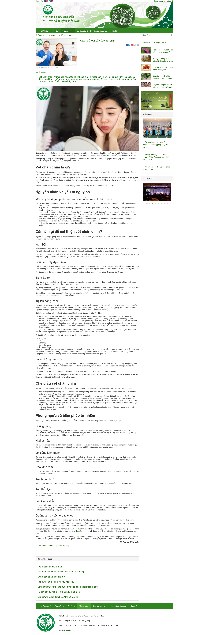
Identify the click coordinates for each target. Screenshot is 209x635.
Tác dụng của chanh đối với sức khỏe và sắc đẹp (61, 571)
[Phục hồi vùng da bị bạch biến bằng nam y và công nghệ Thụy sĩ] (146, 84)
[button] (135, 44)
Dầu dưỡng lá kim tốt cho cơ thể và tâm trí (57, 596)
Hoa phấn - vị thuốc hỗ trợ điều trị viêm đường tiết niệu (163, 51)
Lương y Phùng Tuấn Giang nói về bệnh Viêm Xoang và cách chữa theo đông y (156, 156)
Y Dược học (53, 35)
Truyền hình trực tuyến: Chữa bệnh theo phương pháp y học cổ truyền (155, 144)
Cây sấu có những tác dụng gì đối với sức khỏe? (163, 77)
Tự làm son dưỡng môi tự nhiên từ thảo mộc (58, 591)
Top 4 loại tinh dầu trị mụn (49, 566)
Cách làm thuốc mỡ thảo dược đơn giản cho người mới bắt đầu (67, 586)
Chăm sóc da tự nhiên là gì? (51, 576)
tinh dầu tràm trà (82, 531)
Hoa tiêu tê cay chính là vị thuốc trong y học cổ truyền (163, 68)
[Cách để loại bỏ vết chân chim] (56, 52)
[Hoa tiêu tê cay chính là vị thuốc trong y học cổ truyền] (146, 67)
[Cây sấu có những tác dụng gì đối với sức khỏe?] (146, 76)
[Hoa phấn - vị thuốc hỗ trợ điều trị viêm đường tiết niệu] (146, 50)
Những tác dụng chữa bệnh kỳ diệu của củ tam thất (162, 59)
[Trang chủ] (104, 15)
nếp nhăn (58, 545)
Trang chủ (41, 35)
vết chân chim (47, 545)
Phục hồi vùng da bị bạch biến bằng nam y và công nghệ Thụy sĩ (162, 85)
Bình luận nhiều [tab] (160, 43)
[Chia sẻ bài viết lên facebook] (127, 44)
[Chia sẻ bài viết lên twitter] (129, 44)
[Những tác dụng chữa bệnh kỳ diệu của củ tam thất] (146, 58)
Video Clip (147, 114)
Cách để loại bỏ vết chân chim (97, 40)
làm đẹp (66, 545)
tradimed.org (71, 630)
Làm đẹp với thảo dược (70, 35)
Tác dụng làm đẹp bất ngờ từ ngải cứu (55, 581)
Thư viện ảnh (148, 178)
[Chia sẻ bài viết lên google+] (132, 44)
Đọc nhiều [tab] (146, 42)
